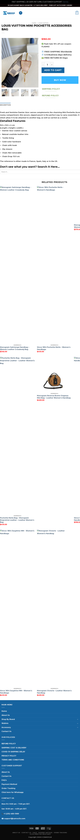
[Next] (35, 63)
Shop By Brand (8, 719)
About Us (6, 715)
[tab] (5, 105)
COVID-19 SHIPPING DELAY (13, 752)
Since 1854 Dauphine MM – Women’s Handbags (16, 692)
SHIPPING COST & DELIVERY (14, 748)
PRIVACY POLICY (9, 756)
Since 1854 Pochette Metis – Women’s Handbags (53, 348)
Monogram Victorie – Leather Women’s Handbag (54, 692)
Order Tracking (8, 788)
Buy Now (60, 80)
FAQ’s (4, 780)
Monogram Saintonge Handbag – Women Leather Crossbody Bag (14, 348)
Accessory (6, 727)
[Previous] (5, 63)
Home (34, 23)
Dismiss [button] (65, 2)
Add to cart (53, 70)
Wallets (5, 723)
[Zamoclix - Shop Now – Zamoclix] (9, 13)
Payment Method (9, 784)
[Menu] (20, 13)
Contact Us (6, 731)
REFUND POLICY (9, 744)
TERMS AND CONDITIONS (13, 760)
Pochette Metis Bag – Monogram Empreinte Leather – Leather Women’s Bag (17, 520)
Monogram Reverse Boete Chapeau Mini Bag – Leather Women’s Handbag (54, 397)
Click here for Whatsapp (12, 792)
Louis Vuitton (43, 23)
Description (5, 105)
